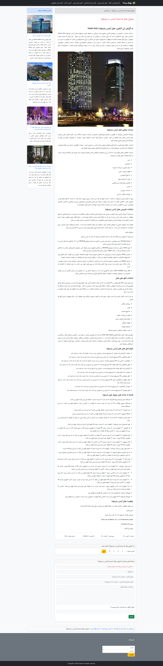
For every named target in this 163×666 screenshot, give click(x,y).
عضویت (131, 654)
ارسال (131, 616)
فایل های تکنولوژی (57, 3)
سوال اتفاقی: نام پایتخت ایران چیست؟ (122, 607)
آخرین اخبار (68, 3)
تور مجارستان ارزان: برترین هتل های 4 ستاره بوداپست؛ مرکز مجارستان (41, 128)
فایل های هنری (78, 3)
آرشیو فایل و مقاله (114, 3)
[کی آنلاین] (129, 3)
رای (104, 551)
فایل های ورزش (102, 3)
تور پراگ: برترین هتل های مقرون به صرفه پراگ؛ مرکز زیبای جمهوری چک (40, 167)
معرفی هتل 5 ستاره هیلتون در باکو (42, 36)
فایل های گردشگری (90, 3)
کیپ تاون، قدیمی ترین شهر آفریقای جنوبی (41, 84)
